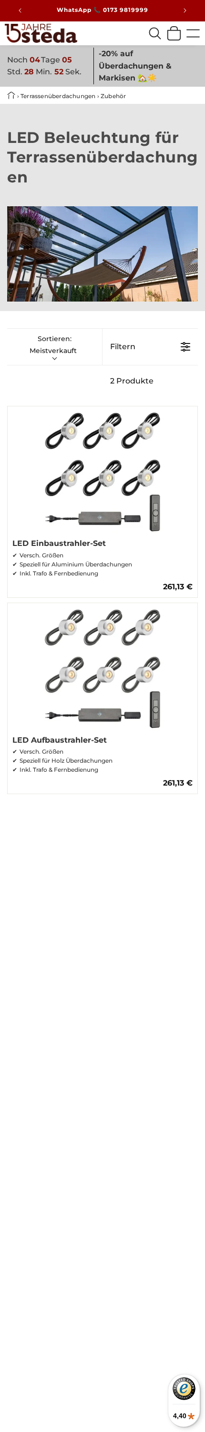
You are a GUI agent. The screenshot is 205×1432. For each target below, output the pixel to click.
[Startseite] (41, 33)
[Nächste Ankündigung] (184, 10)
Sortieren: (53, 344)
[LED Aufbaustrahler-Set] (102, 667)
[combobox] (155, 33)
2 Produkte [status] (132, 380)
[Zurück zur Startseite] (12, 96)
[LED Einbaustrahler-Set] (102, 470)
